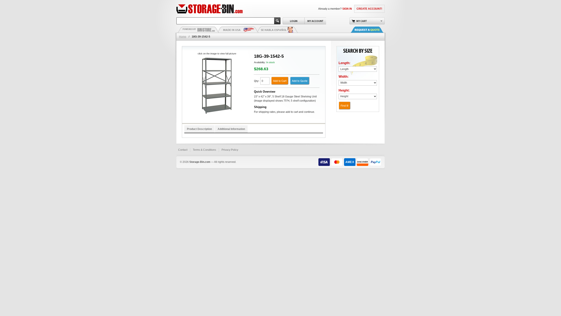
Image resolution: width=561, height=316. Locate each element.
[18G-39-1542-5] (217, 86)
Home (182, 36)
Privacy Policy (230, 149)
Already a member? (335, 8)
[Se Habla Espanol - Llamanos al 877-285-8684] (277, 30)
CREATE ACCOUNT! (369, 8)
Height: (344, 90)
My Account (315, 20)
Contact (182, 149)
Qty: (256, 81)
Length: (344, 63)
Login (293, 20)
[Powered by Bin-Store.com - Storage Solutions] (198, 30)
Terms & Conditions (204, 149)
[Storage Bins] (221, 8)
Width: (344, 76)
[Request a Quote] (371, 30)
